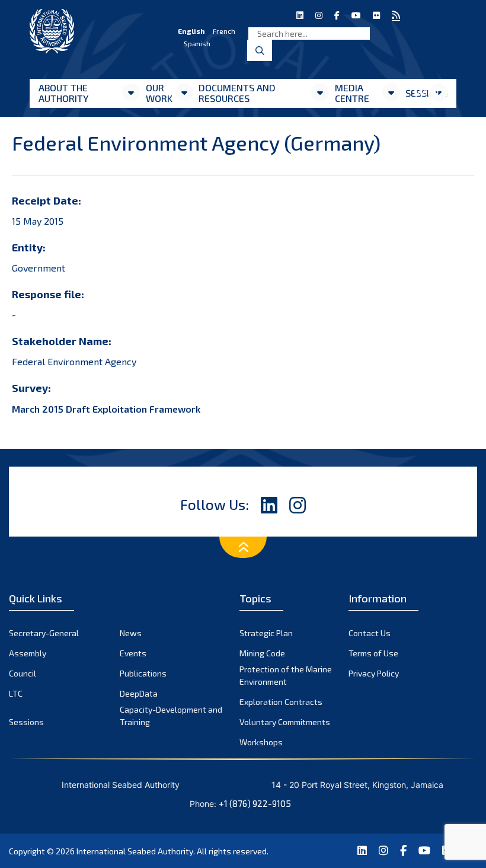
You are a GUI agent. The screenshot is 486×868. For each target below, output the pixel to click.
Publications (143, 673)
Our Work (159, 93)
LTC (16, 693)
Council (22, 673)
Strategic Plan (266, 633)
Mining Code (262, 653)
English (191, 31)
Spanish (197, 43)
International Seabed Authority (134, 851)
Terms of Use (373, 653)
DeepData (139, 693)
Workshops (261, 742)
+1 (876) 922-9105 (255, 803)
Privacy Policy (373, 673)
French (224, 31)
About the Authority (63, 93)
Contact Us (369, 633)
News (131, 633)
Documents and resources (237, 93)
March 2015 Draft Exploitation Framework (106, 408)
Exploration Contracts (280, 702)
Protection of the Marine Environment (285, 675)
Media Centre (352, 93)
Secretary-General (44, 633)
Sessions (26, 722)
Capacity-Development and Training (171, 715)
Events (133, 653)
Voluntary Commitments (284, 722)
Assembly (27, 653)
